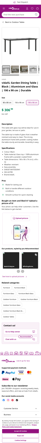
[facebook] (4, 400)
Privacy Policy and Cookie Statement (19, 426)
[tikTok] (17, 400)
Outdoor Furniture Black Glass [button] (13, 311)
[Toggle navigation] (3, 8)
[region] (20, 430)
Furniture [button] (6, 288)
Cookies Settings (20, 440)
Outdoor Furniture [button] (9, 299)
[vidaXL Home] (14, 8)
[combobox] (20, 14)
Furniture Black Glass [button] (26, 294)
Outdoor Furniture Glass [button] (11, 305)
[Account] (27, 8)
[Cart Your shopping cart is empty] (37, 8)
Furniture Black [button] (19, 288)
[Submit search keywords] (36, 14)
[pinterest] (12, 400)
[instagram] (8, 400)
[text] (7, 110)
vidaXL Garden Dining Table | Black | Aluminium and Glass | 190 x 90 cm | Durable (20, 86)
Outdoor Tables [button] (8, 317)
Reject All (20, 436)
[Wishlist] (32, 8)
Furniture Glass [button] (8, 294)
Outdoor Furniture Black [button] (29, 299)
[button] (11, 260)
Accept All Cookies (20, 431)
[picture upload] (20, 233)
